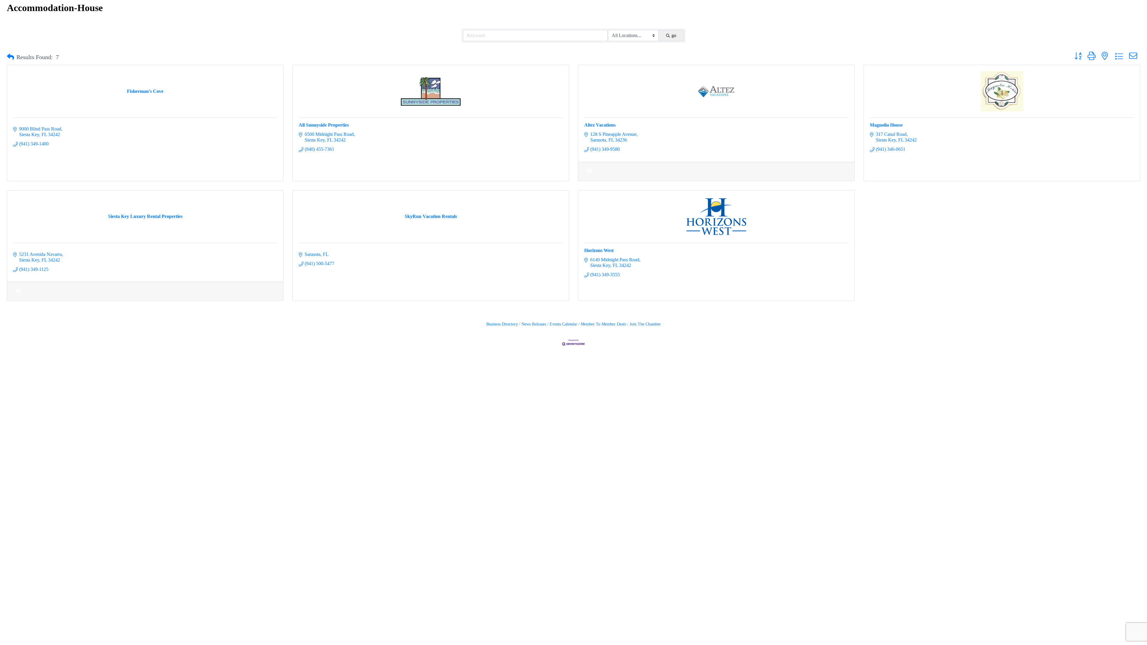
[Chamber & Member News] (589, 174)
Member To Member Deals (603, 324)
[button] (10, 57)
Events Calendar (563, 324)
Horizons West (599, 250)
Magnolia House (886, 125)
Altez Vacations (600, 125)
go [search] (673, 35)
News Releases (534, 324)
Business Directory (502, 324)
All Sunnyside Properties (324, 125)
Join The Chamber (645, 324)
